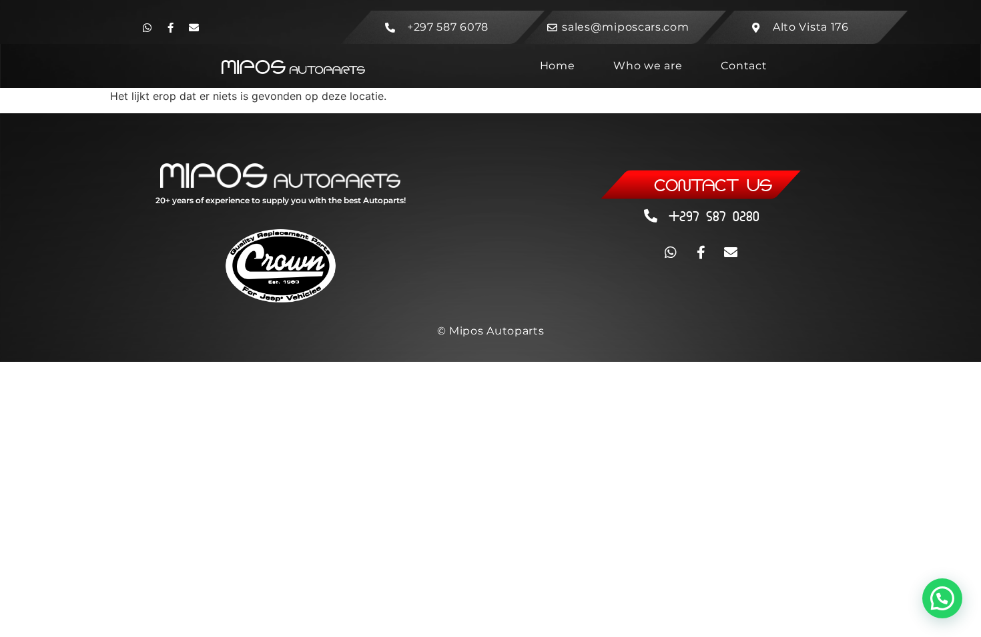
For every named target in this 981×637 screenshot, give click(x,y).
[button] (942, 598)
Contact (744, 65)
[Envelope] (194, 27)
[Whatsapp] (147, 27)
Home (557, 65)
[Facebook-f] (170, 27)
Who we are (647, 65)
